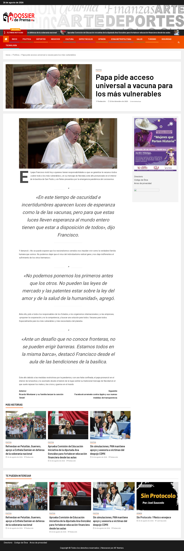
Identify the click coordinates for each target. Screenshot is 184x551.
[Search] (178, 42)
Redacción (102, 101)
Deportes (41, 39)
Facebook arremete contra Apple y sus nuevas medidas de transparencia (95, 394)
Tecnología (11, 45)
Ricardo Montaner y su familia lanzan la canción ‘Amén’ (41, 394)
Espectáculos (86, 39)
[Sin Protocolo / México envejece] (157, 496)
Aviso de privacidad (142, 183)
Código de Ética (141, 180)
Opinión (102, 39)
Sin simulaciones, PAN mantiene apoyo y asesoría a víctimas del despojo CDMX (107, 450)
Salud (139, 39)
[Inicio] (6, 39)
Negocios (55, 39)
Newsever (105, 548)
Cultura (69, 39)
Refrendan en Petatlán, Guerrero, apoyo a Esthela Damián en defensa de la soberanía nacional (25, 450)
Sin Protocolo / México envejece (154, 517)
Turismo (152, 39)
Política (27, 39)
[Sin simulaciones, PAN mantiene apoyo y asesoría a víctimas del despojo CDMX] (110, 425)
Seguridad (166, 39)
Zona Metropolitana (121, 39)
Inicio (14, 39)
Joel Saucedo (161, 521)
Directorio (138, 176)
